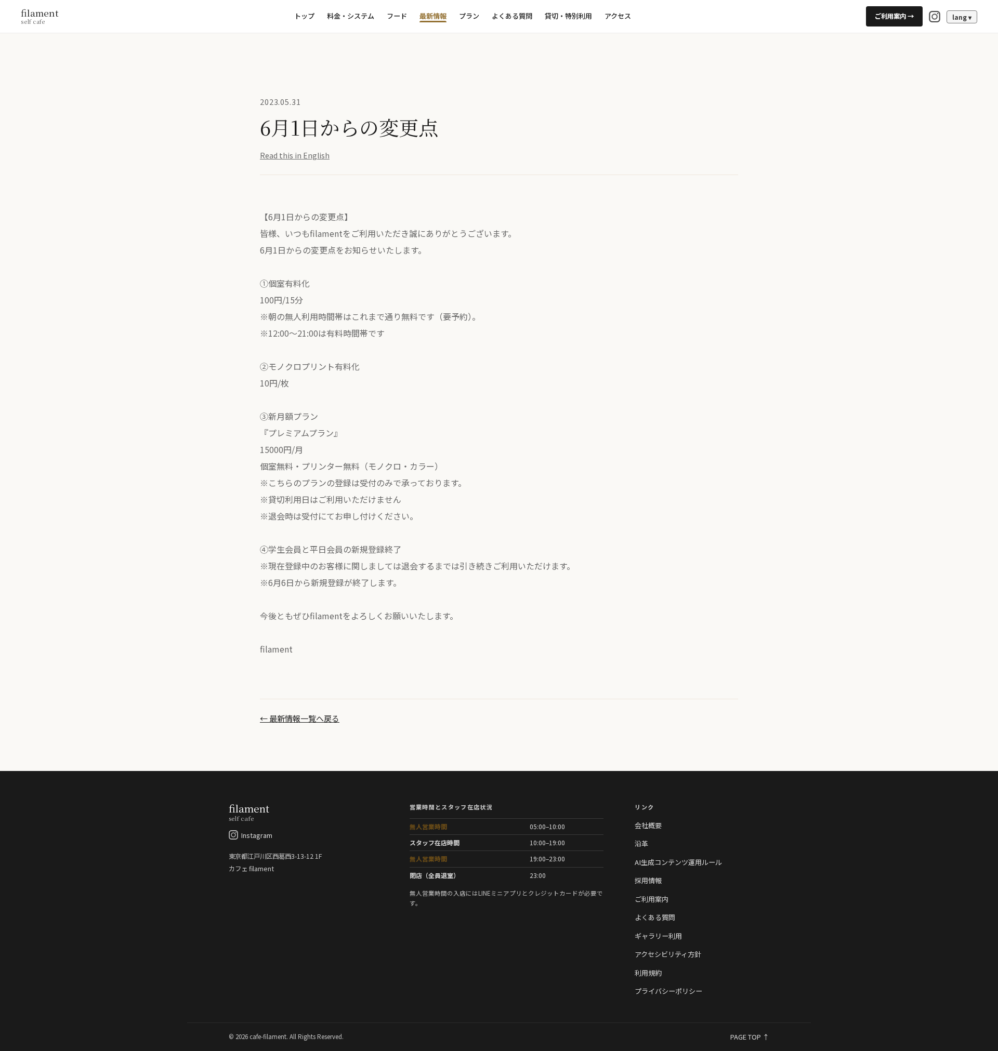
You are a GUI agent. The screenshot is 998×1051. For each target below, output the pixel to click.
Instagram (256, 835)
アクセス (618, 16)
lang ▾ (961, 16)
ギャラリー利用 (658, 936)
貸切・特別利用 (568, 16)
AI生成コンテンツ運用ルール (678, 862)
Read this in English (295, 155)
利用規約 (648, 973)
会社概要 (648, 825)
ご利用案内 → (894, 16)
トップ (304, 16)
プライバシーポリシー (668, 991)
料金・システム (350, 16)
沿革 (641, 843)
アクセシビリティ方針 (668, 954)
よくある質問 (512, 16)
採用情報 (648, 880)
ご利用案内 (651, 899)
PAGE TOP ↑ (749, 1037)
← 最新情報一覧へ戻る (299, 718)
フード (397, 16)
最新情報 (433, 16)
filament (40, 16)
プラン (469, 16)
